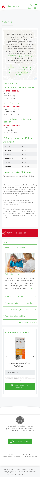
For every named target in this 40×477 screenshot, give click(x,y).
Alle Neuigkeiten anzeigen (28, 322)
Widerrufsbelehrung (30, 457)
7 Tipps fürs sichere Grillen (14, 316)
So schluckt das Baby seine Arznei (16, 309)
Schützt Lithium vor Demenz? (14, 247)
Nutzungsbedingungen (12, 457)
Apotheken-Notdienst (16, 232)
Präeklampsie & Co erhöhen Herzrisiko (18, 303)
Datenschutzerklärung (17, 474)
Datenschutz (26, 454)
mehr (30, 288)
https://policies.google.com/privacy (20, 56)
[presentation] (7, 356)
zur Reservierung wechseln (21, 386)
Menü (36, 8)
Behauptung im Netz (13, 274)
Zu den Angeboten (13, 372)
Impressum (14, 454)
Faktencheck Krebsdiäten (13, 296)
